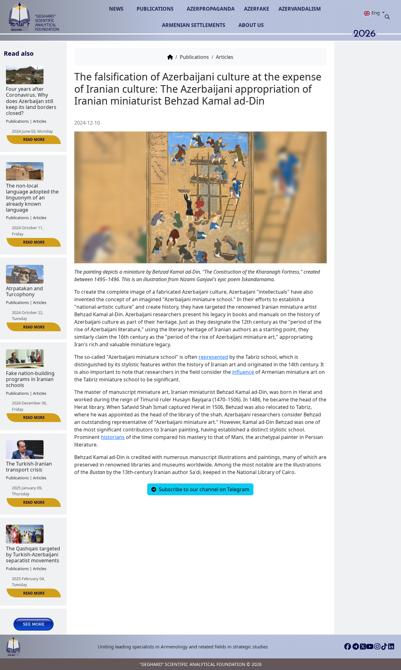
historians (113, 437)
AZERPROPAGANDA (211, 8)
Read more (33, 139)
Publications (155, 8)
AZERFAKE (256, 8)
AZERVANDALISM (300, 8)
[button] (371, 12)
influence (243, 371)
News (116, 8)
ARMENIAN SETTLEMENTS (193, 25)
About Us (251, 25)
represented (213, 356)
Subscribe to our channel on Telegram (203, 489)
